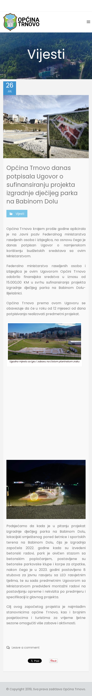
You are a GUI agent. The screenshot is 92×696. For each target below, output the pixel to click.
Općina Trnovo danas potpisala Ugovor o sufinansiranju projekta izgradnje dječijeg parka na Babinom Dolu (42, 185)
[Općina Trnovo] (21, 21)
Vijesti (20, 214)
